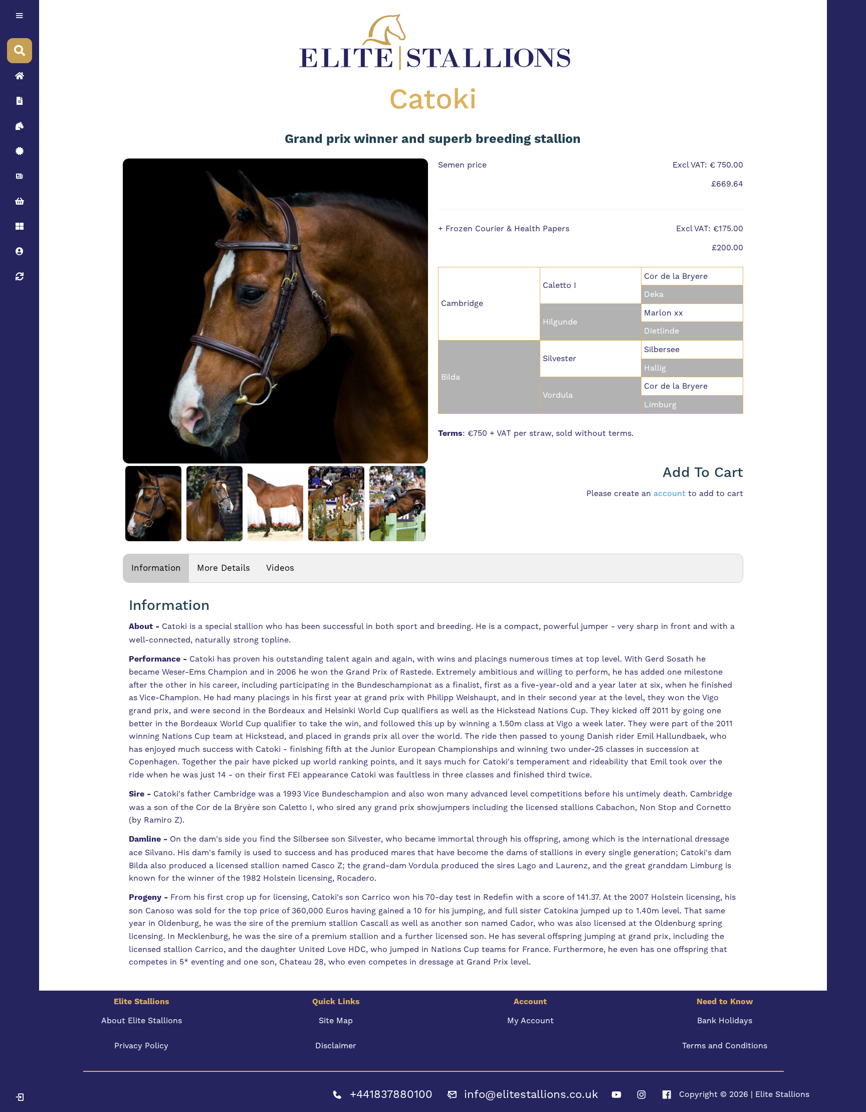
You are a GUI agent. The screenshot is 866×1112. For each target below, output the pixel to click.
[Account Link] (19, 226)
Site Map (336, 1020)
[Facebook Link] (666, 1094)
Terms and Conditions (724, 1045)
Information (156, 568)
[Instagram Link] (641, 1094)
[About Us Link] (19, 100)
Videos (280, 568)
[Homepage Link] (19, 75)
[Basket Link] (19, 201)
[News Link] (19, 176)
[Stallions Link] (19, 125)
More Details (223, 568)
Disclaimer (335, 1045)
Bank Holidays (724, 1020)
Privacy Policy (141, 1045)
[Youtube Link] (616, 1094)
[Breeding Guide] (19, 276)
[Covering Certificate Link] (19, 151)
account (670, 493)
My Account (530, 1020)
